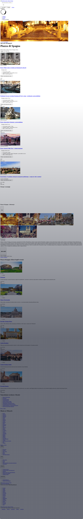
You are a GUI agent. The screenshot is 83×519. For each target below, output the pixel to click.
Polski (4, 501)
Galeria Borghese (6, 400)
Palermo (4, 420)
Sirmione (4, 427)
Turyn (4, 418)
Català (4, 489)
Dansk (4, 491)
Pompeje (4, 425)
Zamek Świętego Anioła (7, 401)
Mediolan (4, 416)
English (4, 488)
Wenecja (4, 414)
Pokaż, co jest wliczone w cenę (6, 76)
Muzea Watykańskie (6, 397)
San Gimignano (5, 438)
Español (4, 494)
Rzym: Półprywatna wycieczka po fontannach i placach (13, 67)
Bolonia (4, 422)
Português (4, 500)
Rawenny (4, 424)
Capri (4, 428)
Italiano (4, 497)
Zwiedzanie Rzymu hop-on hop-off (9, 404)
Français (4, 495)
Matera (4, 436)
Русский (4, 502)
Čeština (4, 490)
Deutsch (4, 492)
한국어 (4, 496)
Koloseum (4, 398)
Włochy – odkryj (3, 445)
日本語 (4, 499)
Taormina (4, 432)
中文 (4, 504)
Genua (4, 421)
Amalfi (4, 439)
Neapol (4, 417)
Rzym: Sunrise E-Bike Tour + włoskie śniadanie (11, 148)
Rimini (4, 434)
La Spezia (4, 430)
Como (4, 431)
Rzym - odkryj (3, 408)
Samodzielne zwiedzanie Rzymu (8, 403)
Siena (4, 423)
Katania (4, 429)
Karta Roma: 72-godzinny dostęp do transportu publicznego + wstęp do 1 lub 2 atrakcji (20, 176)
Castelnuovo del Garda (7, 440)
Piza (3, 426)
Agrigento (4, 433)
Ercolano (4, 437)
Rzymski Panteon (6, 399)
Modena (4, 435)
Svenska (4, 503)
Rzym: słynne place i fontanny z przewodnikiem (11, 122)
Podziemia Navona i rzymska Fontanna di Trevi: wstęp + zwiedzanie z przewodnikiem (20, 96)
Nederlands (5, 498)
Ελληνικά (4, 493)
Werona (4, 419)
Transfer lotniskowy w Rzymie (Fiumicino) (10, 405)
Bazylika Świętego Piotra (7, 402)
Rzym (4, 413)
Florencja (4, 415)
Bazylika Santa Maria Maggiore (8, 406)
